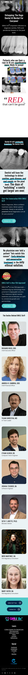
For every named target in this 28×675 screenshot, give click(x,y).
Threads (14, 651)
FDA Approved (14, 631)
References (14, 638)
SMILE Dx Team (14, 633)
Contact (14, 636)
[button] (26, 2)
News (14, 634)
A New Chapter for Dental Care (13, 629)
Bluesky (14, 654)
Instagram (14, 649)
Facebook (14, 647)
